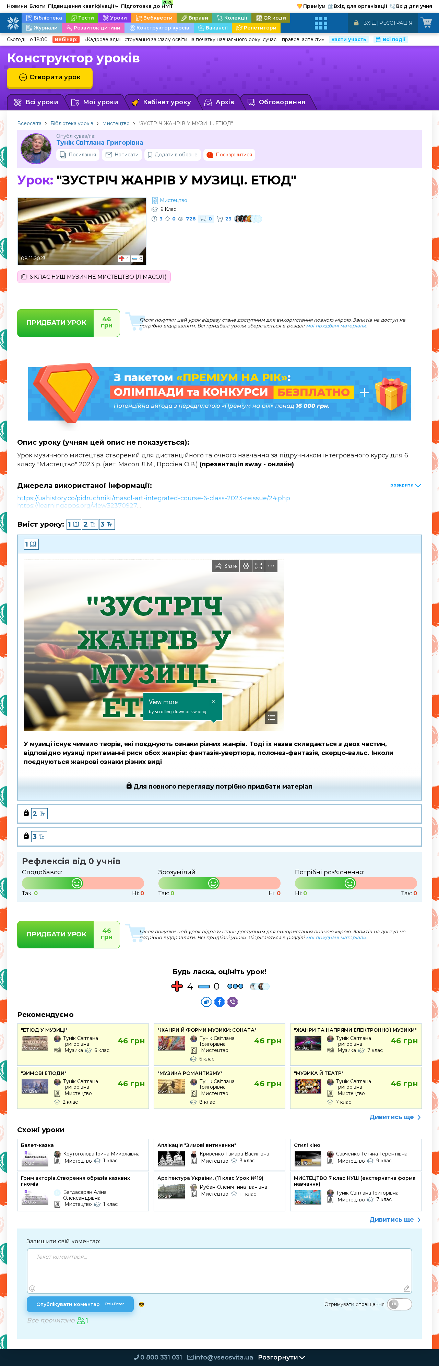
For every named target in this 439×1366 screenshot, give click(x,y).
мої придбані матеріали (336, 326)
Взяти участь (348, 39)
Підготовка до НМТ (147, 5)
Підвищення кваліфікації (83, 6)
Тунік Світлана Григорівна (99, 142)
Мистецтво (116, 123)
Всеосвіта (29, 123)
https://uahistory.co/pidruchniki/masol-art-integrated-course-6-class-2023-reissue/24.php (153, 498)
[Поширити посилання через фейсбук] (219, 1002)
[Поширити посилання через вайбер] (232, 1002)
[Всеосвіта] (13, 23)
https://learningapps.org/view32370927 (77, 506)
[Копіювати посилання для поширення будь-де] (206, 1002)
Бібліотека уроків (71, 123)
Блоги (37, 6)
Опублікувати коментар (80, 1304)
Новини (17, 6)
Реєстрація (396, 23)
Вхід (369, 23)
